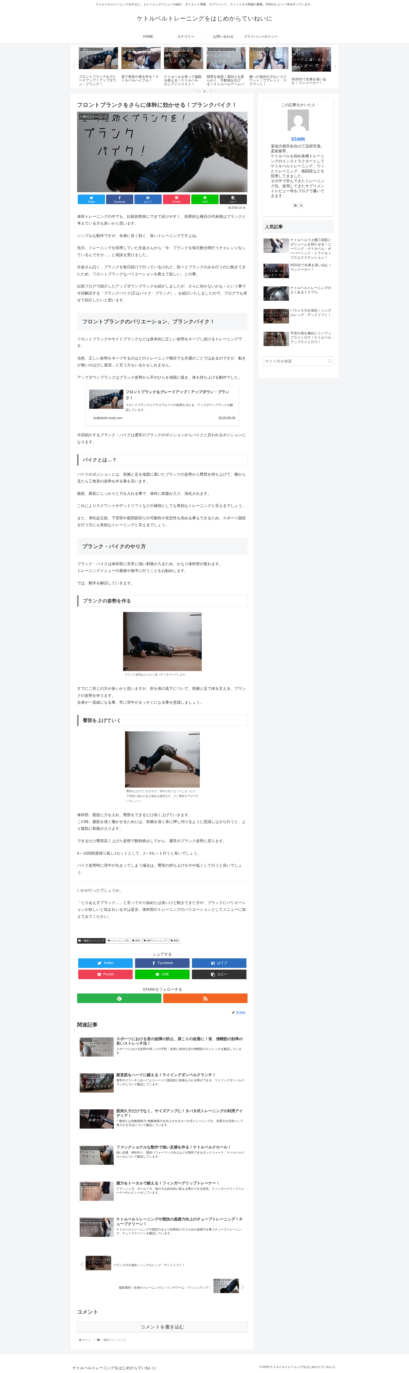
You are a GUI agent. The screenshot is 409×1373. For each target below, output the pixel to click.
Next (335, 67)
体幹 (137, 940)
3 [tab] (211, 91)
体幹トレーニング (156, 940)
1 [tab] (198, 91)
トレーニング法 (119, 940)
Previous (74, 67)
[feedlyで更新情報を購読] (119, 998)
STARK (298, 139)
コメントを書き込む (162, 1327)
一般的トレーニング (92, 940)
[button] (329, 361)
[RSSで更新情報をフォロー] (205, 998)
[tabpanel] (98, 66)
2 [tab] (204, 91)
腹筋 (176, 940)
